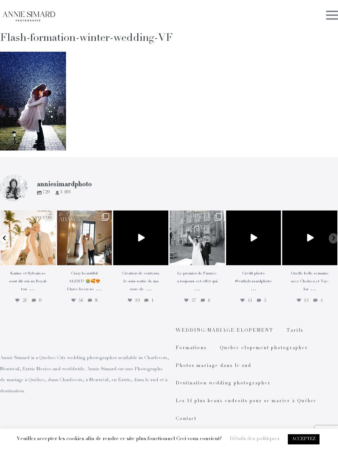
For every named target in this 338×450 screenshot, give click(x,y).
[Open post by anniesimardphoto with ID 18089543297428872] (28, 238)
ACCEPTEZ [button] (304, 439)
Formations (191, 348)
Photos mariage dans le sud (213, 366)
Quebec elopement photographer (264, 348)
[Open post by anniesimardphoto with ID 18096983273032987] (253, 238)
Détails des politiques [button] (255, 438)
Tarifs (295, 330)
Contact (186, 419)
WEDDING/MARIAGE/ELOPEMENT (224, 330)
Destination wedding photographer (223, 383)
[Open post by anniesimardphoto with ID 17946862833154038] (309, 238)
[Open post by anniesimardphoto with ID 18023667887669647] (84, 238)
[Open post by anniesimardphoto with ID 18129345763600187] (197, 238)
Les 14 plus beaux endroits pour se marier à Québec (246, 401)
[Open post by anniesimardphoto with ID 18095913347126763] (140, 238)
